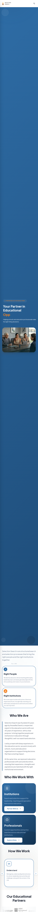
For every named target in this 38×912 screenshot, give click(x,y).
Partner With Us (12, 809)
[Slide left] (2, 873)
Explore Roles (12, 840)
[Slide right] (36, 873)
